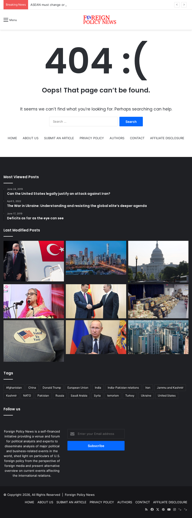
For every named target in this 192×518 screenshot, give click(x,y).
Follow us (12, 409)
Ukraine (146, 395)
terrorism (113, 395)
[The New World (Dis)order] (96, 301)
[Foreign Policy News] (96, 19)
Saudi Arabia (79, 395)
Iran (147, 387)
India (98, 387)
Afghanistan (14, 387)
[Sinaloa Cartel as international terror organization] (158, 301)
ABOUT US (30, 138)
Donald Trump (52, 387)
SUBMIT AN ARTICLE (59, 138)
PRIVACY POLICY (92, 138)
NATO (27, 395)
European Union (77, 387)
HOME (12, 138)
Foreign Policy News (80, 495)
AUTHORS (117, 138)
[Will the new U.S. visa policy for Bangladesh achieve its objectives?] (158, 337)
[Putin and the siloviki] (96, 337)
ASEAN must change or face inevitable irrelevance (67, 5)
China (32, 387)
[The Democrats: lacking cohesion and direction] (34, 341)
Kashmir (11, 395)
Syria (97, 395)
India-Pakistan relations (123, 387)
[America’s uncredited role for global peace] (158, 261)
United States (167, 395)
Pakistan (43, 395)
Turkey (129, 395)
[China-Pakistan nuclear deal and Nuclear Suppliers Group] (96, 258)
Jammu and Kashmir (170, 387)
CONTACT (137, 138)
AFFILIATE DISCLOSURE (167, 138)
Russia (59, 395)
